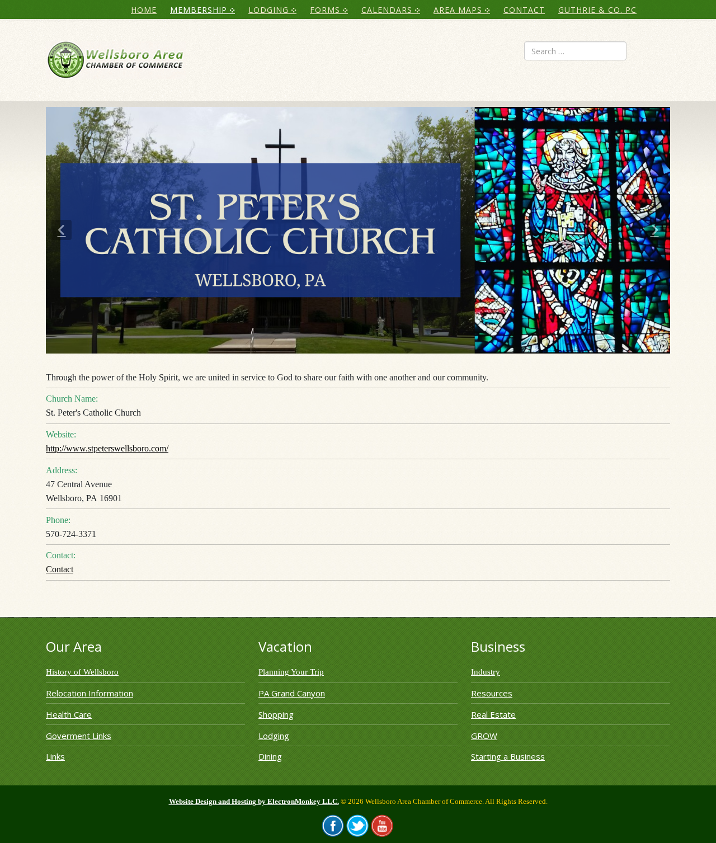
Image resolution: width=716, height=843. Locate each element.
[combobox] (575, 50)
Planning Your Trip (291, 671)
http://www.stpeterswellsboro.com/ (107, 448)
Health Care (69, 714)
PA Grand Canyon (291, 693)
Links (55, 756)
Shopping (276, 714)
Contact (59, 569)
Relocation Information (89, 693)
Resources (491, 693)
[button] (61, 230)
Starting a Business (508, 756)
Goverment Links (78, 735)
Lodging (273, 735)
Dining (270, 756)
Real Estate (493, 714)
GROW (484, 735)
